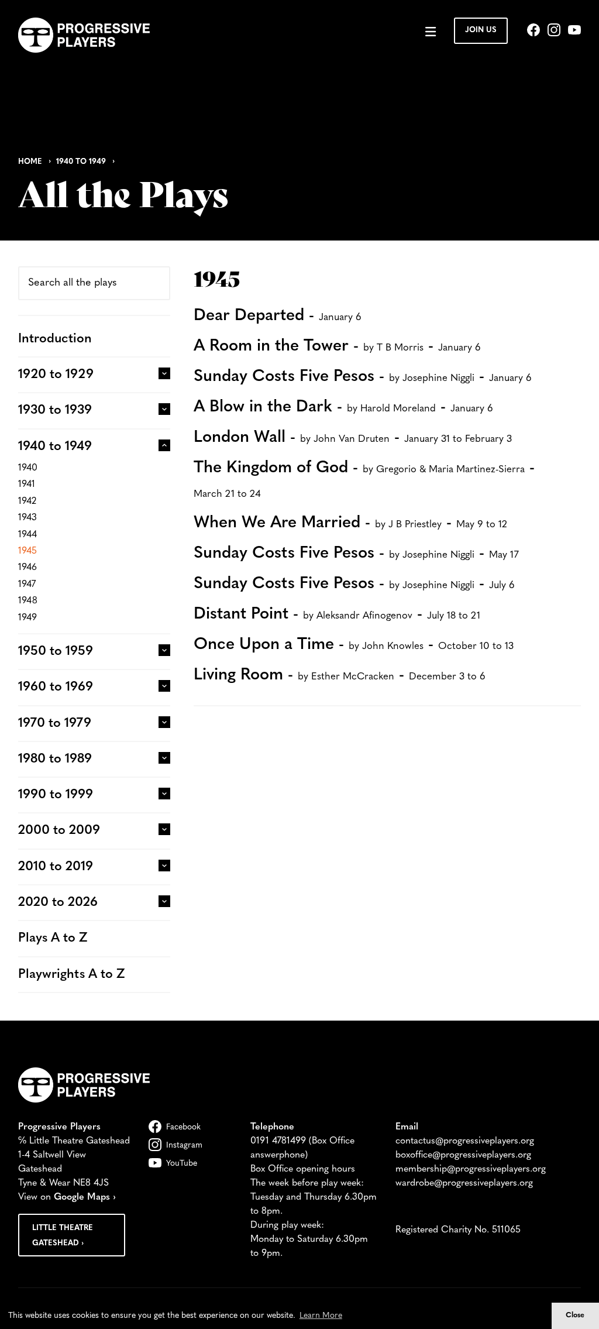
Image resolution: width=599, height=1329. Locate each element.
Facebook (183, 1127)
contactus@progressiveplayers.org (464, 1141)
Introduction (55, 339)
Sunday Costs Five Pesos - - (363, 377)
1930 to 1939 (55, 410)
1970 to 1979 (54, 723)
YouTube (181, 1163)
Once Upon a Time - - (354, 645)
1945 (27, 551)
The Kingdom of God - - (364, 479)
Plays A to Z (52, 938)
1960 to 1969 (55, 687)
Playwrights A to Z (71, 974)
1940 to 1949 (81, 162)
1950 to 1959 (55, 651)
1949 (27, 618)
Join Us (481, 30)
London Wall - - (353, 438)
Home (30, 162)
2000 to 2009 (59, 830)
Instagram (184, 1145)
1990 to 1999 (55, 795)
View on (67, 1197)
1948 (27, 601)
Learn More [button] (321, 1315)
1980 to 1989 (55, 759)
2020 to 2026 (58, 902)
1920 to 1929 (56, 375)
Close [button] (575, 1315)
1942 (27, 501)
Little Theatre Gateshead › (62, 1235)
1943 (27, 518)
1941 (26, 484)
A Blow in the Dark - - (343, 407)
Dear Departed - (278, 316)
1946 (27, 567)
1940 (27, 468)
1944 (27, 535)
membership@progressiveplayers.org (470, 1169)
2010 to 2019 (55, 867)
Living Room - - (340, 675)
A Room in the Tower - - (337, 346)
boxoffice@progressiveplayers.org (463, 1155)
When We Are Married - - (350, 523)
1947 (27, 584)
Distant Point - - (337, 614)
